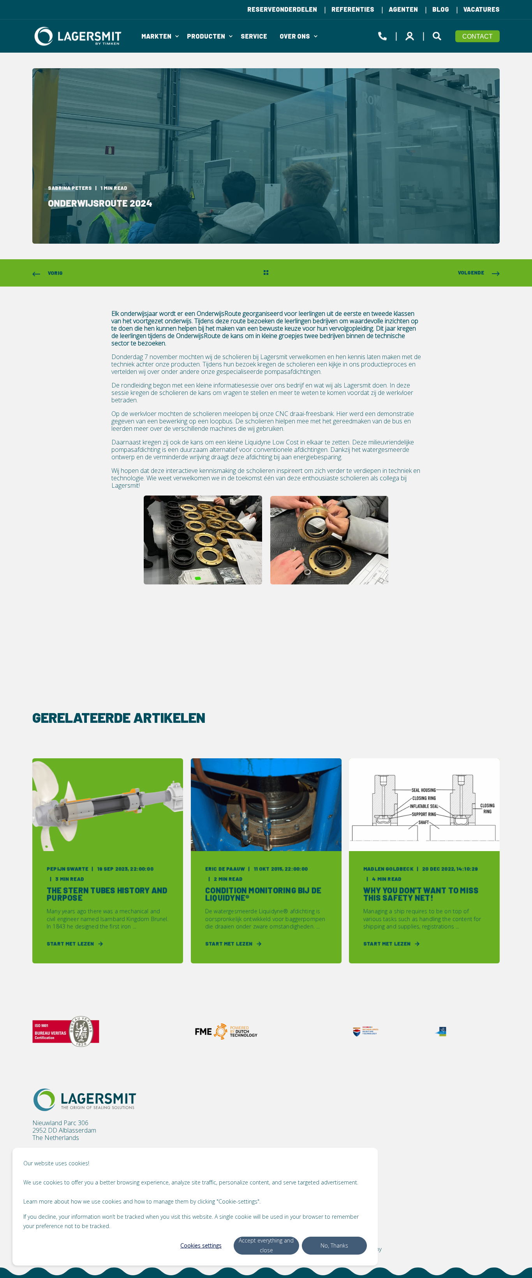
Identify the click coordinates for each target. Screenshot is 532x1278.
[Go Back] (266, 273)
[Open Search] (438, 35)
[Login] (410, 35)
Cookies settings (201, 1245)
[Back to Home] (79, 36)
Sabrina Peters (70, 188)
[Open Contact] (382, 35)
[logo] (84, 1100)
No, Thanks (334, 1245)
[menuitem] (282, 9)
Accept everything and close (266, 1245)
